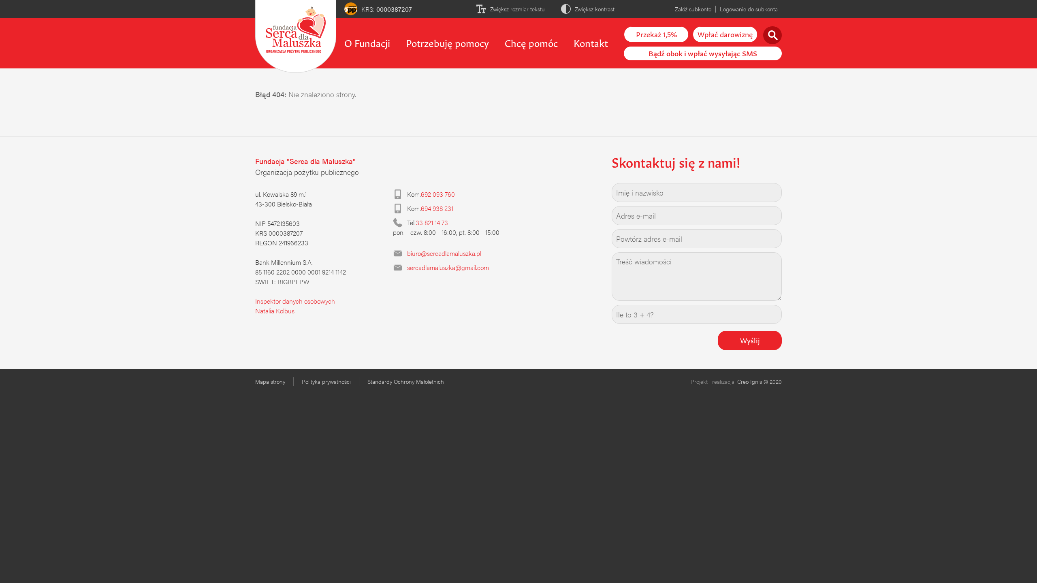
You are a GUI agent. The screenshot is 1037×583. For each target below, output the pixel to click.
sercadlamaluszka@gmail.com (448, 267)
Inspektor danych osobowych (295, 301)
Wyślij (750, 339)
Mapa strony (270, 381)
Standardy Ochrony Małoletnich (405, 381)
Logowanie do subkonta (749, 9)
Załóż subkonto (693, 9)
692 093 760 (438, 194)
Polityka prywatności (326, 381)
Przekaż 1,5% (656, 33)
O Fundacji (367, 42)
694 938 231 (437, 208)
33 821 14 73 (432, 222)
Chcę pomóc (531, 42)
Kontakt (591, 42)
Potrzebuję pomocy (447, 42)
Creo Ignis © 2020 (759, 381)
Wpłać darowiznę (725, 33)
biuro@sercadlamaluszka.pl (444, 253)
